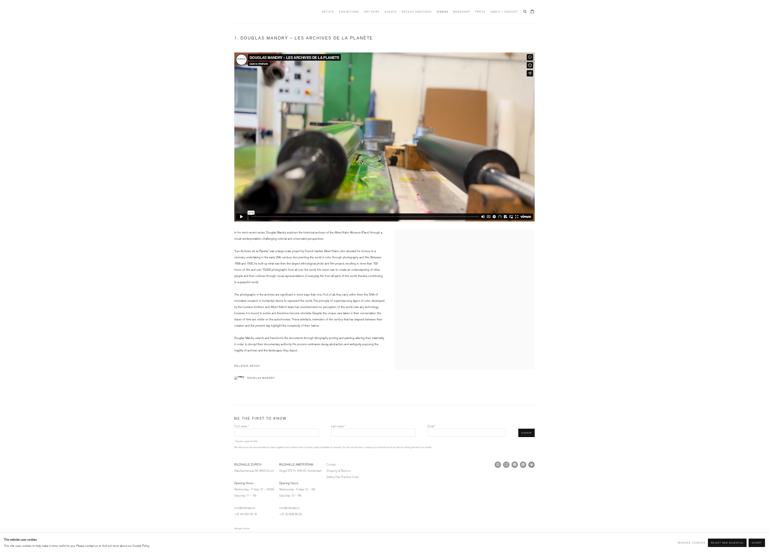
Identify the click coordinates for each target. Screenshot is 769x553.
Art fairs (372, 11)
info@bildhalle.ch (244, 508)
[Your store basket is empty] (532, 12)
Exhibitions (349, 11)
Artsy (506, 465)
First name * (241, 426)
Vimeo (531, 465)
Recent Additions (417, 11)
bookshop (461, 11)
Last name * (338, 426)
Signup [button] (526, 433)
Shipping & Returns (338, 471)
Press (480, 11)
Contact (331, 464)
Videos (442, 11)
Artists (328, 11)
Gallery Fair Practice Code (342, 477)
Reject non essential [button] (727, 543)
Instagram (498, 465)
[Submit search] (525, 11)
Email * (432, 426)
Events (391, 11)
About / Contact (504, 11)
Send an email (523, 465)
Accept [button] (757, 543)
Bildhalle (254, 12)
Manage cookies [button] (242, 528)
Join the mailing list (514, 465)
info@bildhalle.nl (289, 508)
